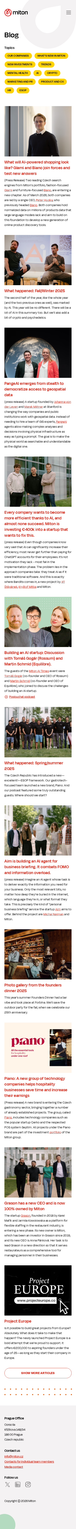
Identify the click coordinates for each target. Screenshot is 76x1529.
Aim (58, 909)
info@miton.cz (13, 1457)
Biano (47, 190)
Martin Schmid (20, 681)
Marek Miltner (33, 407)
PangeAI (61, 422)
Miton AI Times (39, 671)
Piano (8, 1117)
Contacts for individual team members (29, 1462)
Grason (25, 1215)
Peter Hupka (44, 200)
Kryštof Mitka (28, 587)
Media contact (13, 1467)
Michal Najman (53, 914)
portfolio (55, 1132)
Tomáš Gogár (13, 676)
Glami (8, 190)
